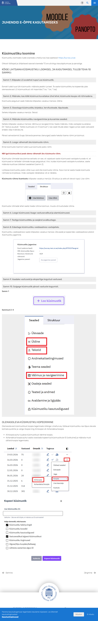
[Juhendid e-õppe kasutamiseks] (6, 2)
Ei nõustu (90, 614)
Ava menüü (94, 3)
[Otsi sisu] (87, 3)
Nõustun (79, 614)
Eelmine (9, 573)
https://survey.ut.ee (66, 58)
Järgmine (88, 573)
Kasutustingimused (10, 617)
